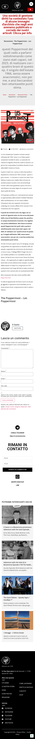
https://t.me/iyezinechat (17, 436)
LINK (17, 485)
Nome (3, 371)
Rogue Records (5, 278)
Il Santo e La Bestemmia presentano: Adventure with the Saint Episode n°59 (18, 529)
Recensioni (12, 94)
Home (4, 94)
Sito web (4, 386)
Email (3, 378)
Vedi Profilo (17, 328)
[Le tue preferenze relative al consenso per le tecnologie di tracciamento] (32, 736)
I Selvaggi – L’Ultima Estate (14, 633)
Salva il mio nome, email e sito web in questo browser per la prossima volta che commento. (16, 395)
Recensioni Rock (22, 94)
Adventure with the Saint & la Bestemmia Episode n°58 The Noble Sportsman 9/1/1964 (17, 564)
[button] (5, 7)
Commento (5, 348)
